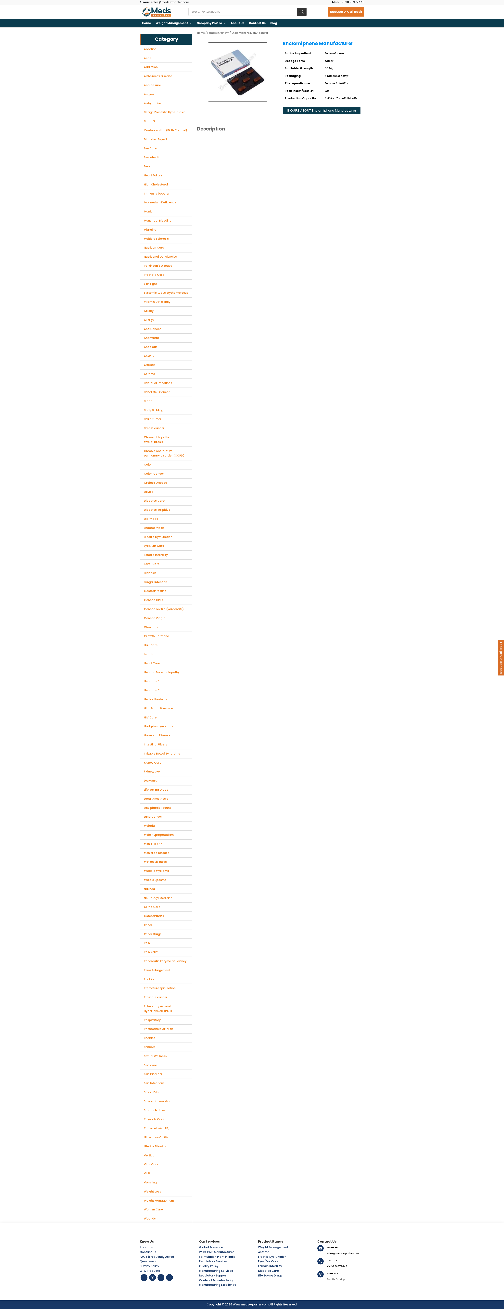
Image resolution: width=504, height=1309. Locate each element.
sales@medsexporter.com (164, 2)
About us (237, 23)
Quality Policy (208, 1266)
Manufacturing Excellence (217, 1285)
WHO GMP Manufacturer (216, 1252)
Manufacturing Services (216, 1271)
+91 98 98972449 (348, 2)
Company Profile (209, 23)
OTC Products (150, 1271)
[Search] (302, 12)
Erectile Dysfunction (272, 1257)
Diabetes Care (268, 1271)
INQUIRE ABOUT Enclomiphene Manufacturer (321, 110)
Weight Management (172, 23)
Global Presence (211, 1247)
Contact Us (257, 23)
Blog (273, 23)
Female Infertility (218, 33)
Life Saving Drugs (270, 1275)
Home (146, 23)
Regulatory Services (213, 1261)
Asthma (263, 1252)
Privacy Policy (149, 1266)
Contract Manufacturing (216, 1280)
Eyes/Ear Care (268, 1261)
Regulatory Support (213, 1275)
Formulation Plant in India (217, 1257)
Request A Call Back (346, 11)
